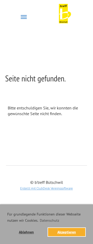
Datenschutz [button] (49, 220)
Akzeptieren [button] (66, 231)
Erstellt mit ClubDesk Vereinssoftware (46, 188)
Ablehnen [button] (26, 231)
